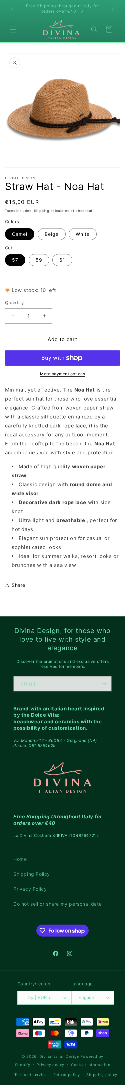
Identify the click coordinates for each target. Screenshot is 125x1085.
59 (39, 260)
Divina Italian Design (59, 1056)
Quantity (14, 302)
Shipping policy (101, 1074)
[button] (13, 29)
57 (15, 260)
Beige (52, 234)
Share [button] (18, 585)
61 (62, 260)
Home (20, 859)
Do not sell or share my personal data (57, 904)
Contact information (90, 1064)
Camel (19, 234)
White (83, 234)
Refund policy (66, 1074)
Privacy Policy (30, 889)
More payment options (62, 373)
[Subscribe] (104, 683)
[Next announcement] (112, 8)
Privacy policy (50, 1064)
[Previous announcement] (12, 8)
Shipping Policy (31, 874)
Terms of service (30, 1074)
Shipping (41, 211)
